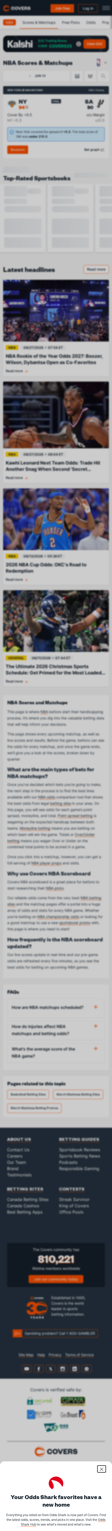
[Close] (101, 1469)
